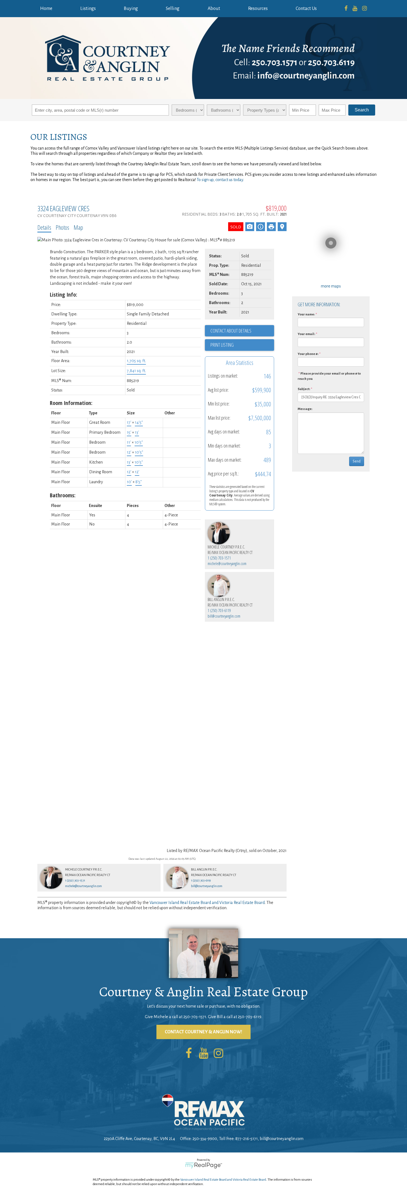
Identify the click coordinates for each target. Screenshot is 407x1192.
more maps (331, 286)
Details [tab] (44, 227)
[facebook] (346, 8)
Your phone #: (308, 354)
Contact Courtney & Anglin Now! (203, 1031)
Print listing (222, 344)
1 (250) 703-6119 (219, 610)
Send (356, 461)
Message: (305, 409)
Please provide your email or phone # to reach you (329, 376)
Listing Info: (63, 294)
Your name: (306, 314)
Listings (88, 8)
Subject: (304, 389)
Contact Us (306, 8)
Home (46, 8)
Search (362, 110)
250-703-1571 (194, 1017)
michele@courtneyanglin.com (227, 563)
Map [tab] (78, 227)
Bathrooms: (63, 495)
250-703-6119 (249, 1017)
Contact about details (230, 330)
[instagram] (364, 8)
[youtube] (354, 8)
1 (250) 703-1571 (219, 558)
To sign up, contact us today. (220, 179)
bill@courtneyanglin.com (224, 616)
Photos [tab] (62, 227)
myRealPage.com (203, 1165)
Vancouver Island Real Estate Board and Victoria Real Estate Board (207, 902)
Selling (172, 8)
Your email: (306, 334)
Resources (258, 8)
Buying (131, 8)
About (214, 8)
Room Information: (71, 403)
